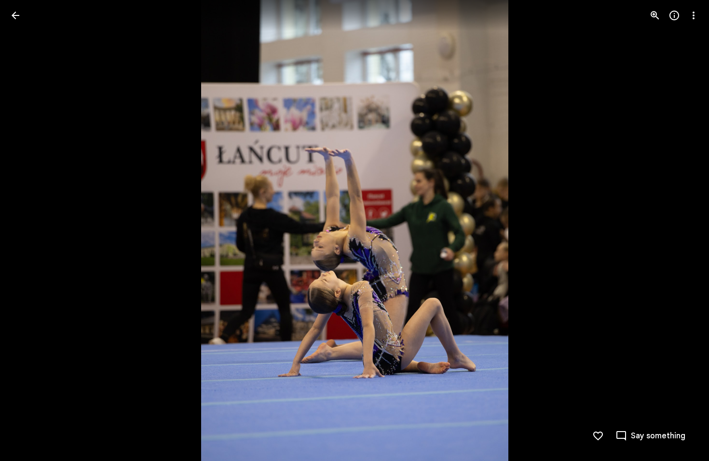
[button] (27, 230)
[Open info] (674, 15)
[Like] (598, 436)
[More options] (693, 15)
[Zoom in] (655, 15)
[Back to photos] (15, 15)
